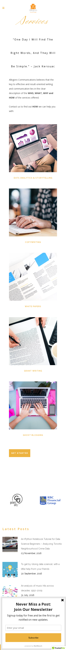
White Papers (33, 306)
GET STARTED (19, 453)
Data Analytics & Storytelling (33, 178)
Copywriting (33, 242)
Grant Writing (33, 371)
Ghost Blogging (33, 435)
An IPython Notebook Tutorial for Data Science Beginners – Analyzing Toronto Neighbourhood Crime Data (41, 544)
